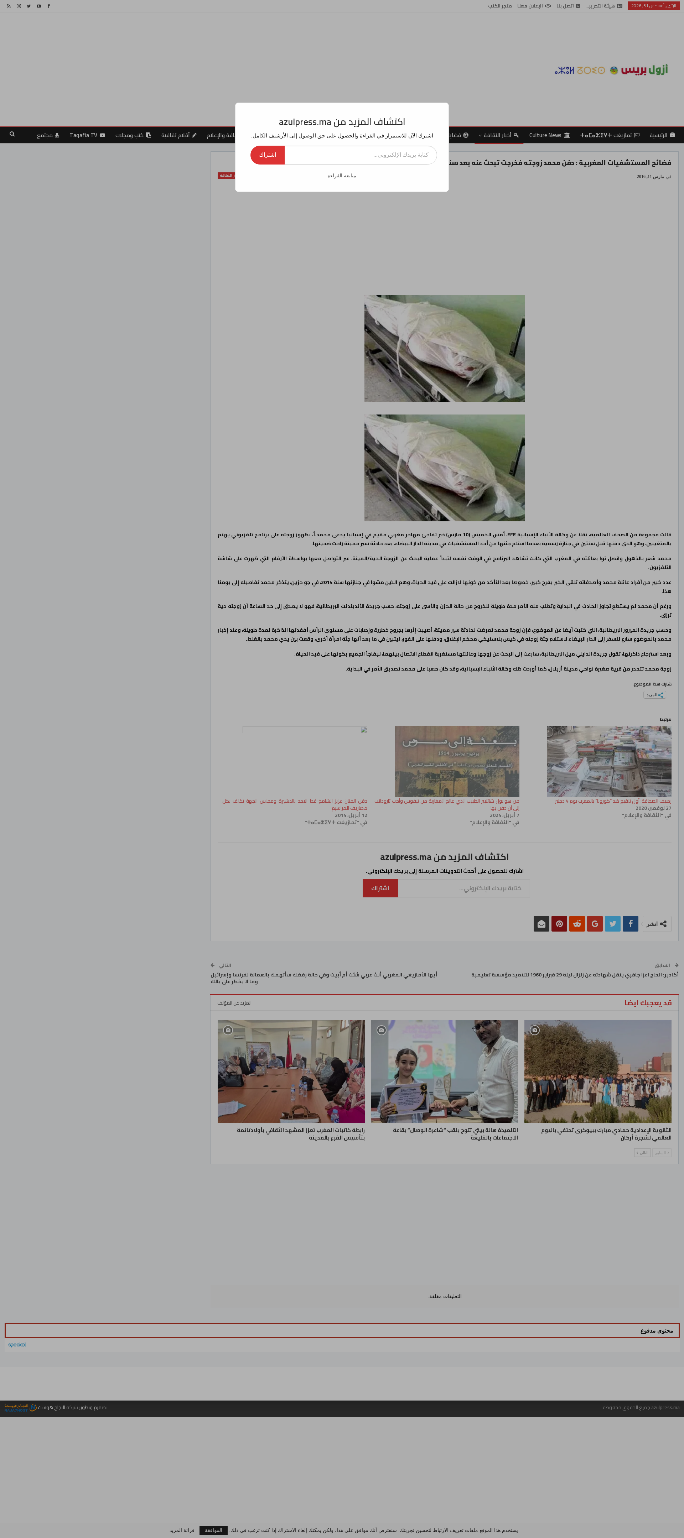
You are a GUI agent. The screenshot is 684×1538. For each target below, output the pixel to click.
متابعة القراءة (342, 175)
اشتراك (267, 155)
